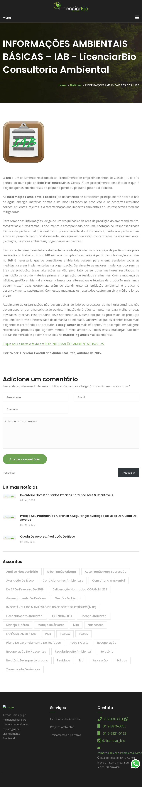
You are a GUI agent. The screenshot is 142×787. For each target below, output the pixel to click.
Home (62, 85)
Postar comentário (25, 459)
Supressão (100, 660)
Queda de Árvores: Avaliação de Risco (47, 536)
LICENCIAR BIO (62, 616)
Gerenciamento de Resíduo (26, 598)
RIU (81, 660)
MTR (76, 625)
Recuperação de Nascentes (26, 651)
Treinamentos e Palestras (65, 735)
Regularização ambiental (73, 651)
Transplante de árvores (23, 669)
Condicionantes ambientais (63, 580)
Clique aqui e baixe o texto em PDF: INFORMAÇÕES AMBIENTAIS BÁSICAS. (53, 344)
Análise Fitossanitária (22, 572)
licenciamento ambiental (24, 616)
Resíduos (63, 660)
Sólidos (121, 660)
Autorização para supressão (105, 572)
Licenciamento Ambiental (65, 719)
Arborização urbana (61, 572)
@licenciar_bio (113, 740)
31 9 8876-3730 (113, 726)
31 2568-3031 (113, 719)
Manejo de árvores (51, 625)
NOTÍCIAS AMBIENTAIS (21, 634)
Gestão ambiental (68, 598)
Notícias (75, 85)
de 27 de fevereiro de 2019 (25, 589)
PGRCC (65, 634)
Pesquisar (128, 472)
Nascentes (95, 625)
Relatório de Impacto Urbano (27, 660)
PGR (48, 634)
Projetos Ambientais (62, 727)
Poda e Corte (79, 643)
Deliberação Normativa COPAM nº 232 (80, 589)
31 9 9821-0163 (113, 733)
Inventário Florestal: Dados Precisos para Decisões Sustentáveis (66, 495)
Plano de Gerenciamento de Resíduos (33, 643)
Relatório (106, 651)
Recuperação (106, 643)
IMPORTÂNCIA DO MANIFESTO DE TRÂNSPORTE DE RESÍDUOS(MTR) (51, 607)
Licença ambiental (94, 616)
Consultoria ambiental (108, 580)
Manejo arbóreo (17, 625)
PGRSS (83, 634)
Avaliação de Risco (20, 580)
